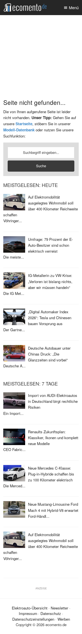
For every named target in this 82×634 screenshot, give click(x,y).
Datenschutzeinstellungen (33, 619)
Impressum (28, 613)
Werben (64, 619)
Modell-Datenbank (19, 129)
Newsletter (59, 608)
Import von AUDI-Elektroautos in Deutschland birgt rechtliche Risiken (53, 401)
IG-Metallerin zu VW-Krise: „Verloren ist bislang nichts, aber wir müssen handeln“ (50, 281)
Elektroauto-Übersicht (29, 608)
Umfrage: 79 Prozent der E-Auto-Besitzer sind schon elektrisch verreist (50, 245)
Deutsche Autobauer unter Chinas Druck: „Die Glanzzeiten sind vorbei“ (49, 354)
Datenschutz (50, 613)
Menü (74, 7)
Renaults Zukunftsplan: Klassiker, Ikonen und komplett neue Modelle (53, 437)
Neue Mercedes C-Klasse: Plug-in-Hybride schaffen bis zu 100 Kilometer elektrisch (51, 474)
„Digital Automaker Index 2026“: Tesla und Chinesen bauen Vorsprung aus (49, 317)
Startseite (24, 123)
